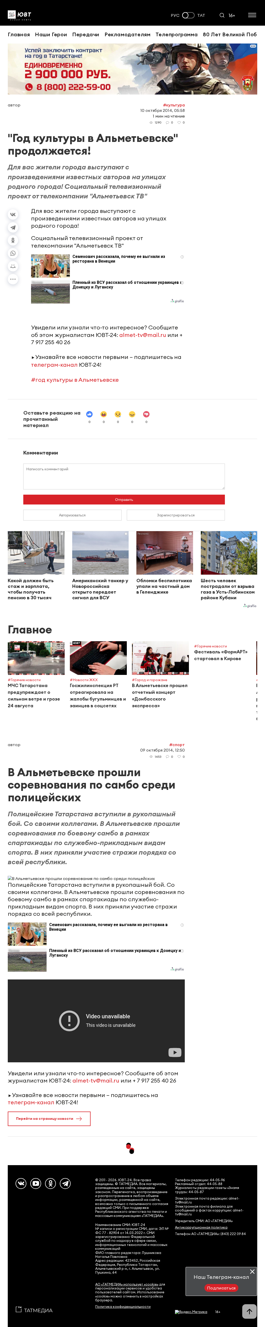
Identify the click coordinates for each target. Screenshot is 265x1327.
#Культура (174, 104)
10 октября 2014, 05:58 (162, 110)
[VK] (21, 1183)
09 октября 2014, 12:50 (162, 750)
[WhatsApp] (13, 253)
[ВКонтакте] (13, 214)
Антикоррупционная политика (201, 1227)
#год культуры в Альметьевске (75, 379)
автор (14, 104)
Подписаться (221, 1287)
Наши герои (51, 34)
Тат (201, 15)
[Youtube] (35, 1183)
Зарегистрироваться (176, 515)
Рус (175, 15)
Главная (19, 34)
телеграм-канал (54, 364)
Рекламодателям (127, 34)
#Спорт (177, 744)
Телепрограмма (177, 34)
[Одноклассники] (13, 240)
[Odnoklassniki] (50, 1183)
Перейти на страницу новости (44, 1118)
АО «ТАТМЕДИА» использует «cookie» (126, 1284)
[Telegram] (13, 227)
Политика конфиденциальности (123, 1307)
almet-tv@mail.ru (142, 334)
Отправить (124, 499)
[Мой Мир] (13, 266)
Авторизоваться (72, 515)
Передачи (85, 34)
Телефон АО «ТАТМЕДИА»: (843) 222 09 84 (210, 1234)
